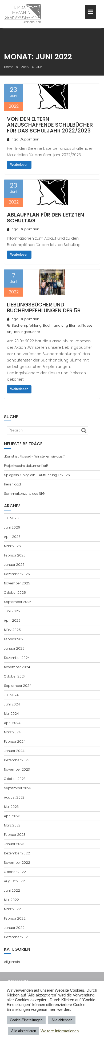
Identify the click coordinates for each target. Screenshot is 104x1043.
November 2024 (17, 667)
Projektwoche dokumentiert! (26, 465)
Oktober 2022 (15, 872)
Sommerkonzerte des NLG (24, 493)
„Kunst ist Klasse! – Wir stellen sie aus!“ (34, 456)
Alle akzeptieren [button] (23, 1031)
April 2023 (12, 816)
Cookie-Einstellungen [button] (26, 1020)
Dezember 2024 (17, 657)
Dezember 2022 (17, 853)
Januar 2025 (14, 648)
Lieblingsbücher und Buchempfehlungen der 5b (44, 307)
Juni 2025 (12, 611)
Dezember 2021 (16, 937)
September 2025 (17, 602)
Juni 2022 (12, 890)
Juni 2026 (12, 527)
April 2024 (12, 723)
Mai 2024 (11, 713)
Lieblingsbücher (26, 331)
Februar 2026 (15, 555)
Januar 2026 (14, 564)
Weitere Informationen (60, 1031)
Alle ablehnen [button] (61, 1020)
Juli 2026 (11, 518)
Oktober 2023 (15, 778)
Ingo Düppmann (25, 139)
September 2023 (17, 788)
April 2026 (12, 536)
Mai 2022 (11, 899)
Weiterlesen (19, 165)
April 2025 (12, 620)
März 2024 (12, 732)
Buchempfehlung (27, 325)
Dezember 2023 (17, 760)
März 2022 (12, 909)
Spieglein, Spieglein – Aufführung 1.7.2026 (37, 475)
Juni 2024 (12, 704)
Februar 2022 (15, 918)
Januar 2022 (14, 927)
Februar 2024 (15, 741)
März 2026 (12, 546)
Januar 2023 (14, 844)
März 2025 (12, 630)
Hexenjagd (12, 484)
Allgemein (12, 961)
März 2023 (12, 825)
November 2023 (17, 769)
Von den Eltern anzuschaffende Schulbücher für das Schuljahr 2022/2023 (50, 124)
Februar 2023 (14, 834)
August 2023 (14, 797)
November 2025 (17, 583)
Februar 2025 (15, 639)
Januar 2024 (14, 751)
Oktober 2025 (15, 592)
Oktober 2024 (15, 676)
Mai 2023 (11, 806)
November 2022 (17, 862)
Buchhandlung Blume (61, 325)
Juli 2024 (11, 695)
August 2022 (14, 881)
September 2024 (17, 685)
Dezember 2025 (17, 574)
